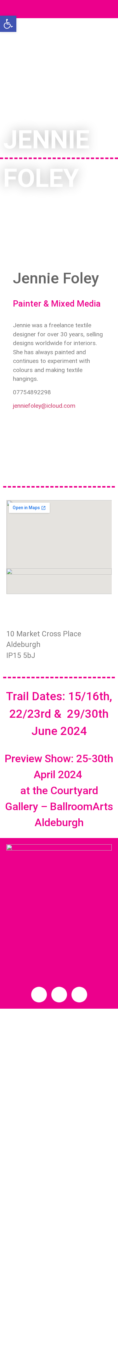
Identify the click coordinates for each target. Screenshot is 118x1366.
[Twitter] (59, 994)
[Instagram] (79, 994)
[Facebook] (59, 254)
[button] (59, 9)
